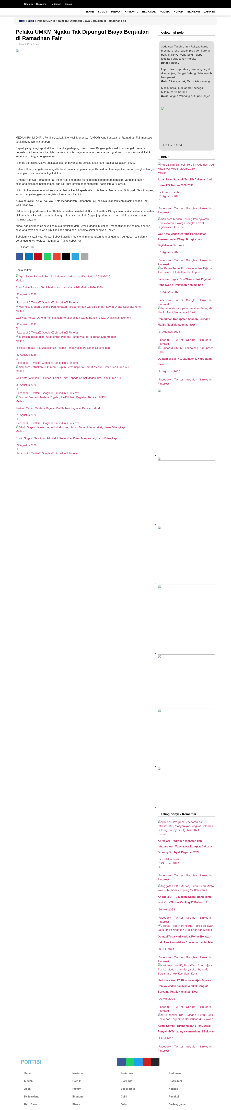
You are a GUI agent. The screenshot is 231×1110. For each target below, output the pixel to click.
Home (90, 11)
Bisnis (76, 1104)
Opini (124, 1096)
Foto (124, 1104)
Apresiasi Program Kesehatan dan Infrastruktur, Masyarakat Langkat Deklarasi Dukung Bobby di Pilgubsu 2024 (185, 847)
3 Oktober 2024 (168, 863)
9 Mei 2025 (165, 1038)
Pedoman (56, 4)
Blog (31, 20)
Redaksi (28, 4)
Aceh (27, 1088)
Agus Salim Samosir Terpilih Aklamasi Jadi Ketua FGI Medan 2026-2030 (59, 287)
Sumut (102, 11)
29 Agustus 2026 (26, 415)
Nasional (131, 11)
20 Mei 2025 (166, 998)
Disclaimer (41, 4)
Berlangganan (177, 1104)
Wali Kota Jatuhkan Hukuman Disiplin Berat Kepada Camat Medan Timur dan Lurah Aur (69, 378)
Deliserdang (31, 1096)
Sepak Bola (128, 1088)
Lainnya (209, 11)
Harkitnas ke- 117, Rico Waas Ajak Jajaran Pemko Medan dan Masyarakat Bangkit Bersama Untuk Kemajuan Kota (184, 986)
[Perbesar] (211, 659)
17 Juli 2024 (166, 949)
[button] (19, 256)
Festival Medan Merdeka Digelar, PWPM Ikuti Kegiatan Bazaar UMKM (58, 408)
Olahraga (126, 1081)
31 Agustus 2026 (26, 294)
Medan (116, 11)
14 (159, 867)
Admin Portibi (170, 192)
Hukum (178, 11)
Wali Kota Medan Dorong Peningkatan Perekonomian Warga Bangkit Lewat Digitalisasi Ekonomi (74, 317)
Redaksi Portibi (171, 859)
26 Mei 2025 (166, 909)
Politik (165, 11)
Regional (149, 11)
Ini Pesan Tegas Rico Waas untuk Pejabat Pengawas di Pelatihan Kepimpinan (63, 347)
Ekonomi (193, 11)
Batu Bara (30, 1104)
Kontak (68, 4)
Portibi (21, 20)
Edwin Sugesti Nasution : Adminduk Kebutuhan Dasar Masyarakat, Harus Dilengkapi (66, 438)
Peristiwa (127, 1073)
